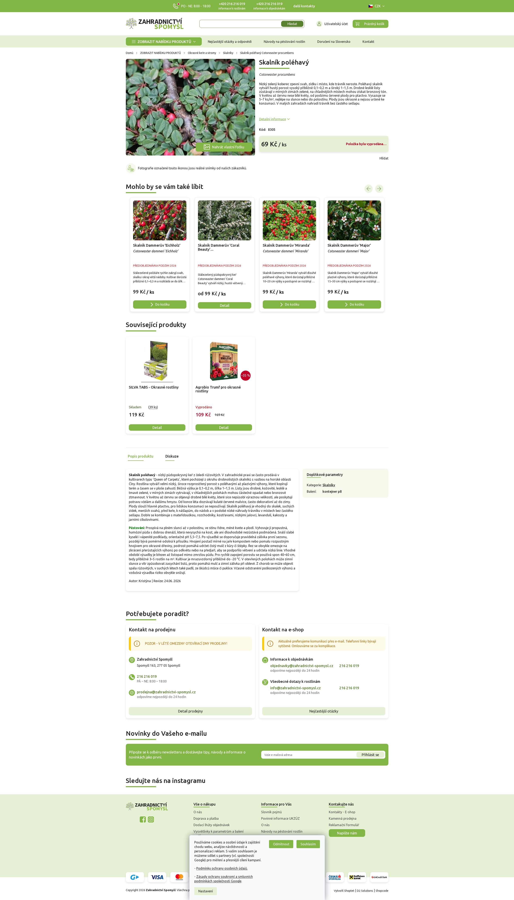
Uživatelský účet (336, 24)
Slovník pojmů (271, 812)
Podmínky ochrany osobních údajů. (222, 868)
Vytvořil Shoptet (344, 890)
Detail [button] (224, 305)
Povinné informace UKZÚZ (280, 818)
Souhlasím (308, 844)
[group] (160, 254)
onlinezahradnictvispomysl (143, 819)
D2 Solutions (365, 890)
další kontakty (304, 6)
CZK (378, 6)
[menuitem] (164, 41)
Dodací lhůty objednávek (211, 825)
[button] (159, 290)
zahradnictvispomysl (151, 819)
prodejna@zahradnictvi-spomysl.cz (166, 692)
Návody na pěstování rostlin (282, 831)
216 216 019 (147, 676)
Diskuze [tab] (172, 456)
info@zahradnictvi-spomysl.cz (295, 688)
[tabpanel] (157, 385)
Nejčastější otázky (323, 711)
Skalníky (329, 485)
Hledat (292, 24)
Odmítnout (281, 844)
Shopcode (382, 890)
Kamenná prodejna (342, 818)
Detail (157, 427)
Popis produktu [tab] (140, 456)
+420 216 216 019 (232, 4)
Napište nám (347, 833)
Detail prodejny (190, 711)
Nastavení (205, 891)
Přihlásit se (370, 755)
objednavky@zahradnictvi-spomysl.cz (301, 666)
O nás (197, 812)
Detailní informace (272, 119)
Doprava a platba (206, 818)
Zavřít (268, 158)
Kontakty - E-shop (342, 812)
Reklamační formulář (344, 825)
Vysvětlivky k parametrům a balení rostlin (218, 834)
